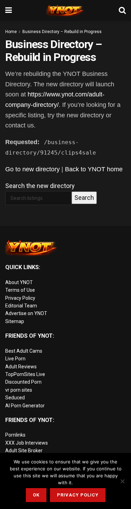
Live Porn (15, 358)
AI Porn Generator (25, 405)
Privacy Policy (20, 298)
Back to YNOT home (94, 169)
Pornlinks (15, 435)
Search (84, 197)
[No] (122, 481)
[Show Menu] (8, 10)
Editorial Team (21, 305)
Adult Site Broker (24, 450)
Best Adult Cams (23, 351)
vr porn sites (18, 390)
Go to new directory (32, 169)
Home (11, 31)
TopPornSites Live (25, 374)
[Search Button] (122, 10)
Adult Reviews (21, 366)
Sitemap (14, 321)
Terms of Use (20, 290)
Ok (36, 495)
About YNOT (19, 282)
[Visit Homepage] (65, 10)
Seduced (15, 397)
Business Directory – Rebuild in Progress (62, 31)
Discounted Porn (23, 382)
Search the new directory (40, 185)
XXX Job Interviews (26, 443)
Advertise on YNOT (26, 313)
